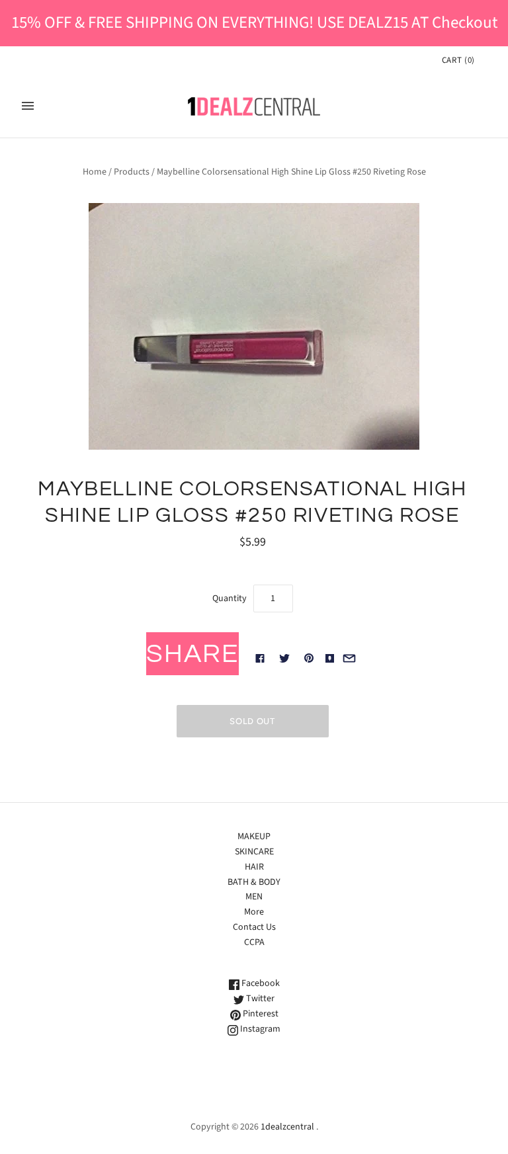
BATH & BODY (254, 882)
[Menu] (28, 106)
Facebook (259, 983)
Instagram (259, 1029)
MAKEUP (254, 836)
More (254, 912)
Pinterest (259, 1013)
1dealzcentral (287, 1126)
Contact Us (254, 927)
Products (131, 172)
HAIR (254, 867)
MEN (254, 896)
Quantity (229, 598)
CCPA (254, 942)
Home (94, 172)
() (458, 60)
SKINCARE (254, 851)
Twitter (259, 998)
